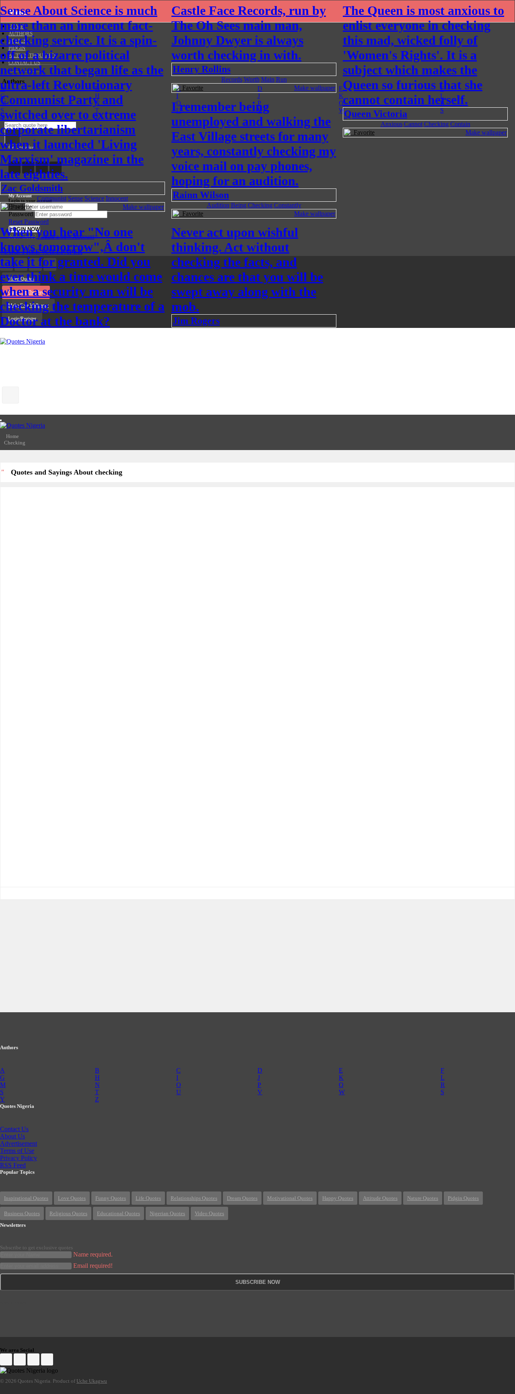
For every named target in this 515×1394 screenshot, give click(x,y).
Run (281, 79)
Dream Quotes (242, 1198)
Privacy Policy (18, 1158)
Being (238, 205)
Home (12, 436)
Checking (436, 124)
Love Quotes (72, 1198)
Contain (460, 124)
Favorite (20, 206)
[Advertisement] (146, 363)
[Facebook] (6, 1359)
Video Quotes (209, 1213)
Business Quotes (22, 1213)
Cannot (413, 124)
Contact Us (14, 1129)
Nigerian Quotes (167, 1213)
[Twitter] (20, 1359)
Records (231, 79)
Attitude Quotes (380, 1198)
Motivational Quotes (290, 1198)
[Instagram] (33, 1359)
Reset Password (28, 221)
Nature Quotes (422, 1198)
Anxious (391, 124)
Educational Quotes (118, 1213)
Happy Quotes (337, 1198)
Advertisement (18, 1143)
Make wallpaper (143, 206)
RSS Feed (13, 1165)
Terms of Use (17, 1150)
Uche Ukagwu (91, 1381)
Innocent (117, 198)
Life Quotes (148, 1198)
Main (267, 79)
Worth (252, 79)
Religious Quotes (68, 1213)
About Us (12, 1136)
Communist (51, 198)
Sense (75, 198)
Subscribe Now (257, 1282)
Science (94, 198)
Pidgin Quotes (463, 1198)
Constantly (287, 205)
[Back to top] (489, 1344)
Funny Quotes (110, 1198)
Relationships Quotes (194, 1198)
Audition (218, 205)
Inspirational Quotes (26, 1198)
